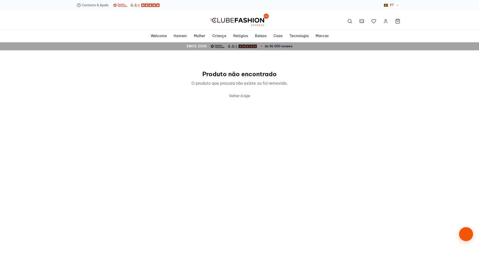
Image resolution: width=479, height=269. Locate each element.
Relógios (240, 36)
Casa (277, 36)
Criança (219, 36)
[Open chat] (466, 234)
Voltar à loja (239, 96)
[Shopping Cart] (397, 22)
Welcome (159, 36)
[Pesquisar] (349, 22)
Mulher (199, 36)
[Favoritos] (373, 22)
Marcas (322, 36)
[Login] (385, 22)
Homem (180, 36)
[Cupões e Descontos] (361, 22)
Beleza (260, 36)
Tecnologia (299, 36)
